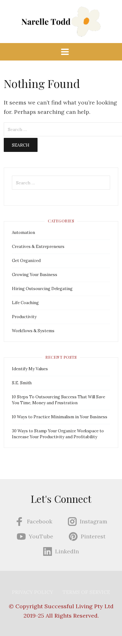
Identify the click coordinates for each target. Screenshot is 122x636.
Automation (23, 232)
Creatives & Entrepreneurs (38, 246)
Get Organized (26, 260)
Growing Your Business (34, 274)
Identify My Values (30, 368)
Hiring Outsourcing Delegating (42, 288)
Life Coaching (25, 302)
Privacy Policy (32, 592)
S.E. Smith (22, 383)
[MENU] (61, 52)
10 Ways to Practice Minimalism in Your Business (59, 417)
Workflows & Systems (33, 330)
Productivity (24, 316)
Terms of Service (86, 592)
